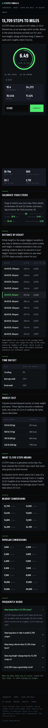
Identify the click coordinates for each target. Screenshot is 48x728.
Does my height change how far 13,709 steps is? (20, 657)
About (4, 12)
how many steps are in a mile (19, 676)
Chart (15, 8)
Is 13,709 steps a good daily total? (18, 667)
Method (16, 702)
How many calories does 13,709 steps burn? (19, 646)
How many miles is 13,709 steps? (18, 609)
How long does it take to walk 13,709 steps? (19, 634)
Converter (6, 8)
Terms (33, 702)
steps (9, 506)
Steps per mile (27, 8)
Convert (37, 108)
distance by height (29, 678)
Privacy (25, 702)
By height (40, 8)
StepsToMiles (11, 3)
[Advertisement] (24, 142)
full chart (6, 678)
